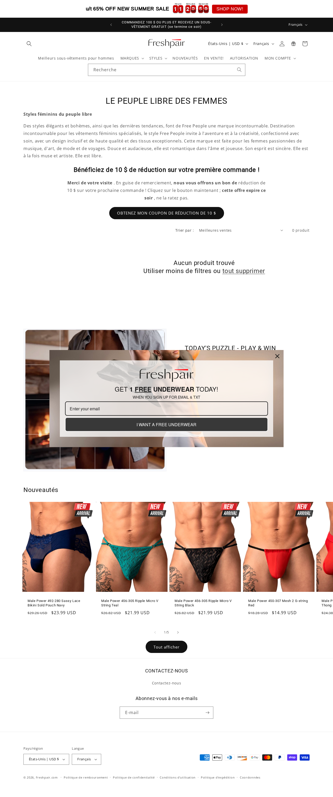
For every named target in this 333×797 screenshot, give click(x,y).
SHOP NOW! (229, 9)
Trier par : (184, 230)
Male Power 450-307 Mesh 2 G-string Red (278, 603)
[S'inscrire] (207, 713)
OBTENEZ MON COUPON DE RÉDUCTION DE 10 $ (166, 213)
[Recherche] (239, 69)
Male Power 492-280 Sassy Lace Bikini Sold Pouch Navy (54, 603)
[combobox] (166, 70)
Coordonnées (250, 777)
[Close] (277, 356)
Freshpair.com (47, 777)
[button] (29, 43)
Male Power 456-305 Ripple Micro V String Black (203, 603)
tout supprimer (243, 271)
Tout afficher (166, 647)
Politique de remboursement (86, 777)
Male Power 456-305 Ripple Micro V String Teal (129, 603)
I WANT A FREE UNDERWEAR (166, 424)
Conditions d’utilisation (178, 777)
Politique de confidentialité (134, 777)
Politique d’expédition (218, 777)
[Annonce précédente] (111, 25)
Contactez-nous (166, 683)
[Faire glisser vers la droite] (178, 632)
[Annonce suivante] (222, 25)
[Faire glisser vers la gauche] (155, 632)
